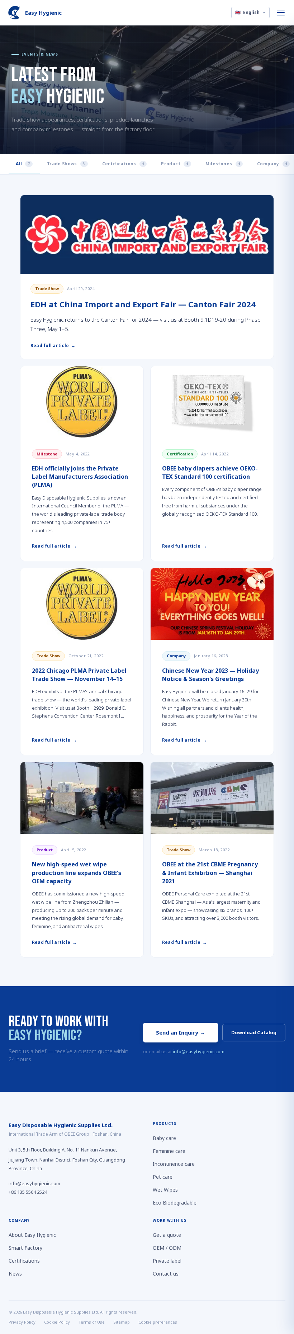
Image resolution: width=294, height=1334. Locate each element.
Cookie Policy (57, 1322)
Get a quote (167, 1234)
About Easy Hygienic (32, 1234)
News (15, 1273)
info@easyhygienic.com (198, 1051)
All (23, 164)
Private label (167, 1260)
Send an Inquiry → (180, 1032)
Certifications (123, 164)
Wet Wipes (165, 1189)
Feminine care (169, 1151)
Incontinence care (174, 1163)
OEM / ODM (167, 1247)
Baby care (164, 1138)
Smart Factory (25, 1247)
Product (174, 164)
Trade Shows (66, 164)
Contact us (166, 1273)
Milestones (222, 164)
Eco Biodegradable (174, 1202)
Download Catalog (253, 1032)
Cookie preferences (157, 1322)
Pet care (162, 1176)
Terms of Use (92, 1322)
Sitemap (121, 1322)
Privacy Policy (22, 1322)
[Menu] (281, 12)
